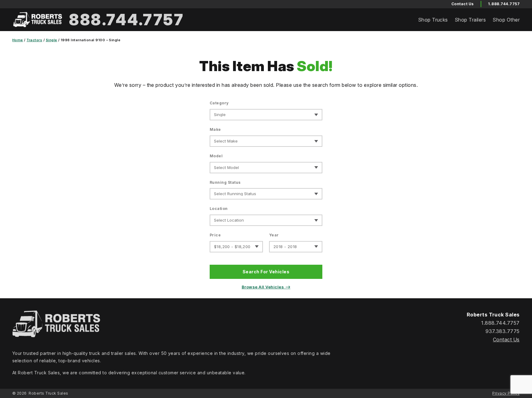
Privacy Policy (506, 393)
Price (215, 235)
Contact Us (506, 339)
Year (274, 235)
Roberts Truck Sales (48, 393)
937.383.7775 (503, 331)
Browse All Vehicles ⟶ (266, 286)
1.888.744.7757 (504, 4)
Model (216, 156)
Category (219, 103)
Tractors (34, 40)
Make (215, 129)
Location (219, 208)
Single (51, 40)
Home (17, 40)
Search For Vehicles (266, 271)
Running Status (225, 182)
